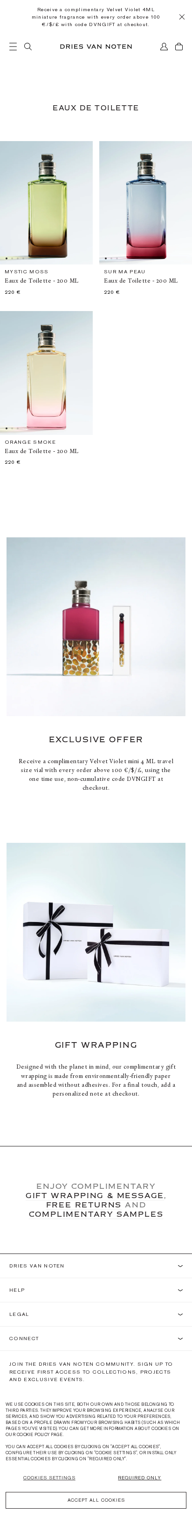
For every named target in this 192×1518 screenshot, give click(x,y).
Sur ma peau (125, 271)
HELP (17, 1290)
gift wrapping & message (95, 1195)
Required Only (139, 1478)
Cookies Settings (49, 1478)
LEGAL (19, 1314)
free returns (84, 1204)
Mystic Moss (27, 271)
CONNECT (24, 1338)
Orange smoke (30, 442)
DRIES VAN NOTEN (37, 1265)
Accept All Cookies (96, 1500)
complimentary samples (96, 1214)
